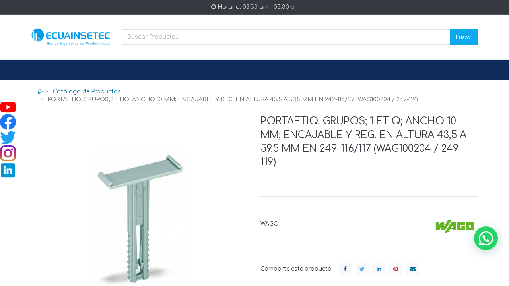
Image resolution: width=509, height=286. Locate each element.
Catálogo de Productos (87, 92)
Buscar (464, 37)
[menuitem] (50, 70)
